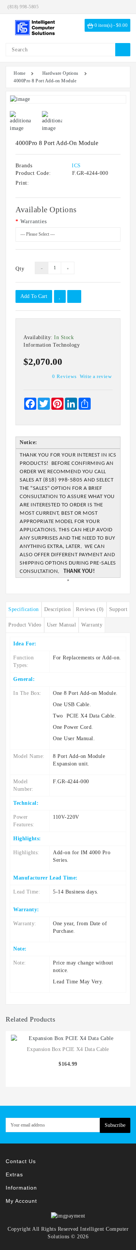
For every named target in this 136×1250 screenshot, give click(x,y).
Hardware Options (60, 73)
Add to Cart (33, 296)
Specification (23, 609)
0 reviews (64, 376)
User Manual (61, 625)
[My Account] (122, 6)
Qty (19, 269)
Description (57, 609)
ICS (76, 165)
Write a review (95, 376)
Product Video (25, 625)
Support (118, 609)
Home (19, 73)
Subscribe (115, 1125)
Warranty (91, 625)
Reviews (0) (90, 609)
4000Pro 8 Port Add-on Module (45, 80)
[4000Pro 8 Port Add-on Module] (68, 99)
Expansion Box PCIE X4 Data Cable (68, 1049)
